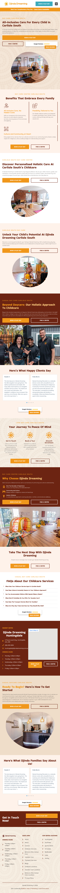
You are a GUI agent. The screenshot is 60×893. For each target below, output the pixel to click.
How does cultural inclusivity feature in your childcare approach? (25, 590)
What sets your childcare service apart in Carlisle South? (23, 586)
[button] (56, 3)
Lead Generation (44, 888)
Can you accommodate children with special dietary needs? (23, 594)
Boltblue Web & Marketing (29, 888)
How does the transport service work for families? (21, 602)
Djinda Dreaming (27, 885)
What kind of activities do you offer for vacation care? (22, 598)
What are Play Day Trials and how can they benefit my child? (24, 606)
